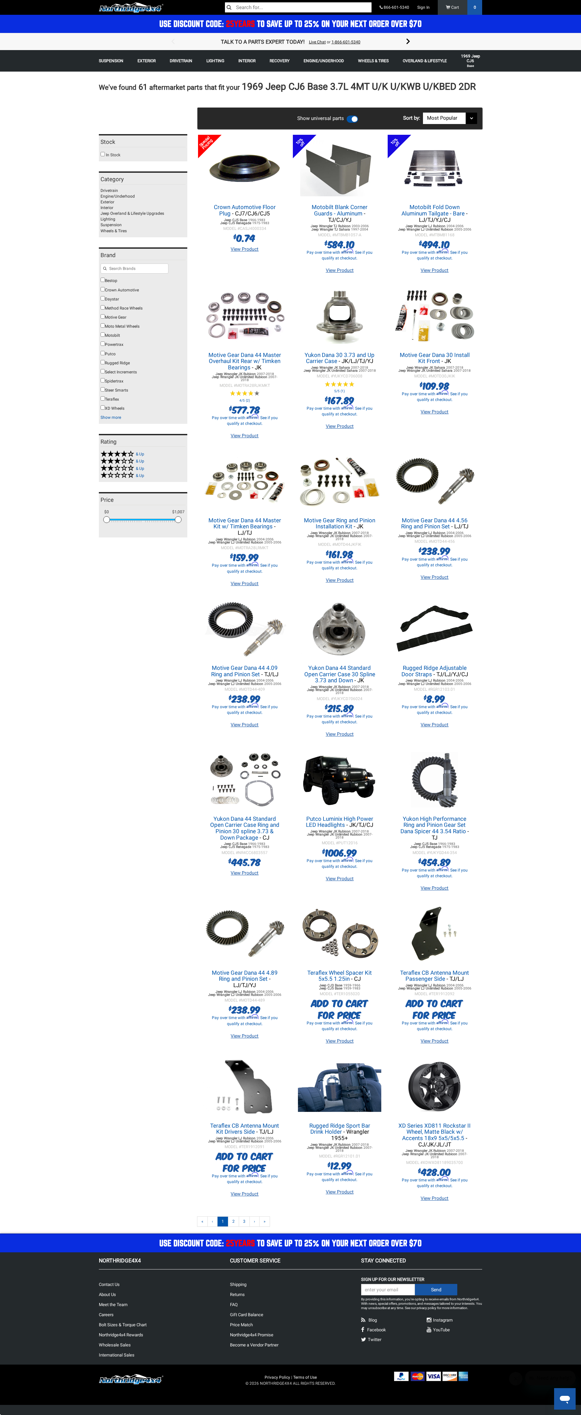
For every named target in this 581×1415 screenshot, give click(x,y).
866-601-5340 (396, 7)
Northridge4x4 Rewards (121, 1334)
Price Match (241, 1324)
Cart (463, 7)
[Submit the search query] (105, 269)
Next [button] (408, 41)
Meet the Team (113, 1304)
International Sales (116, 1355)
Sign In (423, 7)
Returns (237, 1294)
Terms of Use (305, 1377)
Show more (111, 417)
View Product (245, 249)
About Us (107, 1294)
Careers (106, 1314)
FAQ (234, 1304)
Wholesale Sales (115, 1344)
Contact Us (109, 1284)
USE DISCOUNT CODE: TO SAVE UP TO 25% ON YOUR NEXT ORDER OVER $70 (290, 24)
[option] (290, 41)
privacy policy (426, 1308)
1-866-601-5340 (346, 42)
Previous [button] (172, 41)
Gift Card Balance (246, 1314)
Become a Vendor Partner (254, 1344)
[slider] (106, 519)
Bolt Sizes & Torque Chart (123, 1324)
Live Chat (317, 42)
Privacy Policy (277, 1377)
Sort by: (413, 118)
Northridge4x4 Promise (251, 1334)
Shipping (238, 1284)
